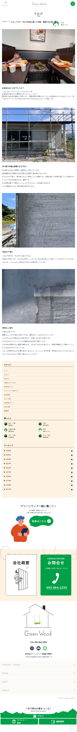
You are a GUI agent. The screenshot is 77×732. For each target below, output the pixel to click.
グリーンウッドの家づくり (11, 391)
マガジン (6, 375)
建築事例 (6, 411)
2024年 (8, 459)
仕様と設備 (7, 407)
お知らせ (6, 379)
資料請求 (60, 721)
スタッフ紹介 (7, 399)
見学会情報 (7, 395)
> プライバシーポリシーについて (66, 698)
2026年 (8, 450)
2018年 (8, 485)
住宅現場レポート (9, 403)
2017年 (8, 489)
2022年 (8, 468)
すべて (6, 370)
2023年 (8, 463)
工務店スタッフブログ (10, 383)
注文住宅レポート (9, 387)
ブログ (41, 716)
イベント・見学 (22, 721)
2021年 (8, 472)
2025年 (8, 455)
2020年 (8, 476)
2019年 (8, 481)
